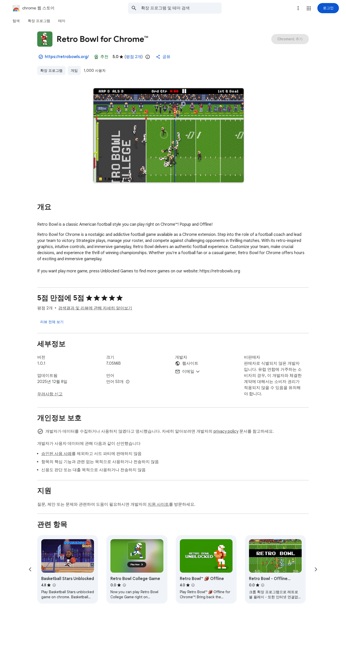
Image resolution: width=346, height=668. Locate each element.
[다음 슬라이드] (316, 569)
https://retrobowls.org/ (67, 56)
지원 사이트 (158, 504)
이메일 (188, 371)
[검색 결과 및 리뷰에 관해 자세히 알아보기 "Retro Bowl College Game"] (124, 585)
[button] (309, 8)
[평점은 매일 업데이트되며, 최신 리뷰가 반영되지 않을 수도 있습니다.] (148, 57)
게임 (74, 70)
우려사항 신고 (50, 394)
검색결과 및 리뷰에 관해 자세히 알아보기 (95, 308)
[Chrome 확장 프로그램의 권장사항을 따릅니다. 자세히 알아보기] (96, 57)
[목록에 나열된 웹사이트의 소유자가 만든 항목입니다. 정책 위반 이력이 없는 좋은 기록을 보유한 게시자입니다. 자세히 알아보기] (41, 57)
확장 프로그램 (51, 70)
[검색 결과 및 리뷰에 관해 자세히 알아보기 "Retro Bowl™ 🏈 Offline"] (193, 585)
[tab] (16, 20)
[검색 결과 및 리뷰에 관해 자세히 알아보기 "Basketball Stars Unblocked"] (54, 585)
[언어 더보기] (128, 382)
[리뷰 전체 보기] (52, 322)
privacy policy (226, 431)
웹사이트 (190, 363)
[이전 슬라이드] (30, 569)
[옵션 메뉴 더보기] (298, 8)
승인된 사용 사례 (56, 453)
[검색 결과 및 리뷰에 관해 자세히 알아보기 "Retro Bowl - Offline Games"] (263, 585)
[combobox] (181, 8)
